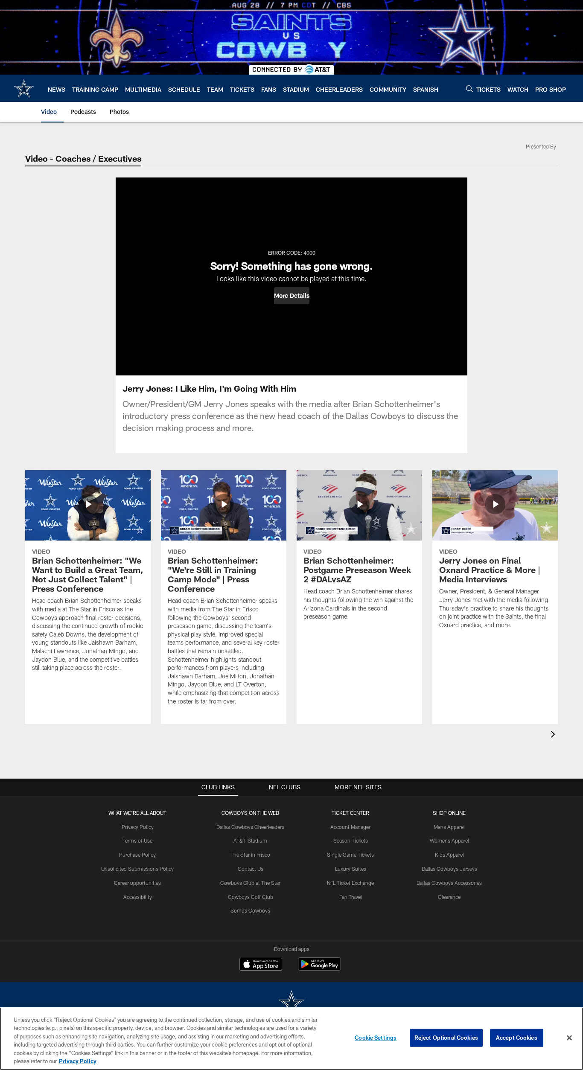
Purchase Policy (137, 855)
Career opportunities (137, 883)
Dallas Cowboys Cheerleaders (250, 827)
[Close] (569, 1038)
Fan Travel (350, 897)
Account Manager (350, 827)
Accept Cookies (516, 1037)
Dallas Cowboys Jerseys (449, 869)
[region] (291, 1038)
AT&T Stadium (250, 840)
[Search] (469, 88)
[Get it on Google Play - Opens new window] (319, 968)
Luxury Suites (350, 869)
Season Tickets (350, 840)
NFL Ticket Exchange (350, 883)
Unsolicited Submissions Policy (137, 869)
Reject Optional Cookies (446, 1037)
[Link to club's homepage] (24, 88)
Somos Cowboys (250, 910)
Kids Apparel (449, 855)
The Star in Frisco (250, 855)
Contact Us (250, 869)
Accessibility (137, 897)
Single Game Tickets (350, 855)
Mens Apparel (449, 827)
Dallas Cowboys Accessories (449, 883)
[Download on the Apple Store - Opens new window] (261, 965)
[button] (291, 295)
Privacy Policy (138, 827)
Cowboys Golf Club (250, 897)
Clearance (449, 897)
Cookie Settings (375, 1037)
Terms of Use (137, 840)
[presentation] (554, 735)
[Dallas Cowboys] (291, 1003)
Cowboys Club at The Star (250, 883)
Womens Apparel (449, 840)
